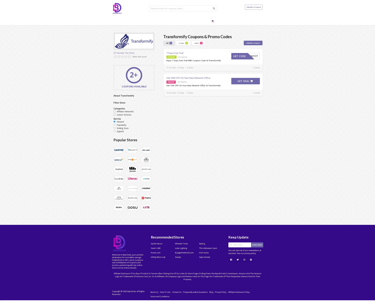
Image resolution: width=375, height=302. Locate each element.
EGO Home (204, 252)
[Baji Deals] (117, 8)
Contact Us (176, 292)
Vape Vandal (204, 257)
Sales (198, 43)
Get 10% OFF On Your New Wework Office (188, 77)
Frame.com (155, 252)
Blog (204, 20)
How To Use (165, 292)
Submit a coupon (253, 43)
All (168, 43)
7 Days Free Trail (174, 53)
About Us (154, 292)
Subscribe (257, 245)
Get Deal (244, 81)
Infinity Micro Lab (158, 257)
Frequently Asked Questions (195, 292)
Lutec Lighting (181, 248)
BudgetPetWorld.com (184, 252)
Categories (191, 20)
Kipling (202, 243)
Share (190, 67)
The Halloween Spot (208, 248)
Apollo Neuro (156, 243)
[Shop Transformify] (134, 41)
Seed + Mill (155, 248)
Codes (183, 43)
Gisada (178, 257)
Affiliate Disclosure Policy (239, 292)
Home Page (157, 20)
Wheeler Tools (181, 243)
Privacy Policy (220, 292)
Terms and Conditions (159, 296)
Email (257, 67)
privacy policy (250, 253)
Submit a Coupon (254, 7)
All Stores (174, 20)
